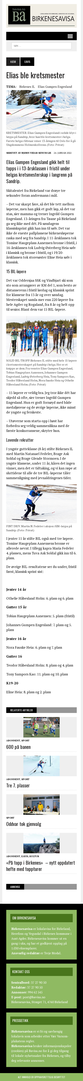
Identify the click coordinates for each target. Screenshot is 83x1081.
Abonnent (13, 740)
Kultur (34, 856)
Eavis (24, 856)
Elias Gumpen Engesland (55, 87)
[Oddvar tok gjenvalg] (41, 812)
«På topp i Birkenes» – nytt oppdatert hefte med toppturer (40, 865)
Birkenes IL (27, 87)
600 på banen (18, 746)
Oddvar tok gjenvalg (23, 823)
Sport (25, 740)
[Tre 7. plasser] (41, 773)
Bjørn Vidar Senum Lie (36, 152)
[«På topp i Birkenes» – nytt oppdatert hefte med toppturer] (41, 850)
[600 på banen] (41, 735)
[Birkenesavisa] (41, 16)
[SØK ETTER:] (41, 45)
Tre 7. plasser (18, 785)
